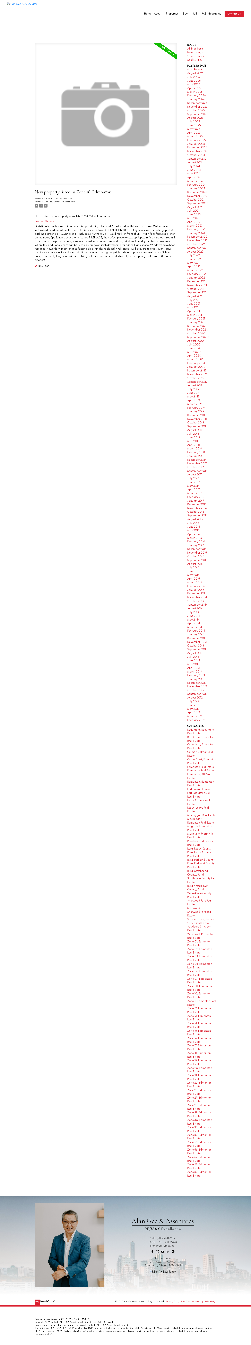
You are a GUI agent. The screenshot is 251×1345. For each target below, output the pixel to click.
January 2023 (196, 233)
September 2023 (197, 203)
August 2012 (195, 697)
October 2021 (195, 289)
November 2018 (197, 419)
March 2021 (194, 315)
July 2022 (193, 255)
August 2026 (195, 73)
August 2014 (195, 608)
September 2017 (197, 471)
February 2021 (196, 318)
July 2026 (193, 77)
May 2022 (193, 263)
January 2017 (195, 501)
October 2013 (195, 645)
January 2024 (196, 188)
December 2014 (196, 593)
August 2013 (195, 653)
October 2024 (196, 155)
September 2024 (197, 159)
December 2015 (196, 549)
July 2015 (193, 567)
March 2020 (195, 359)
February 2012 (196, 720)
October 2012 (195, 690)
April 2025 (194, 133)
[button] (234, 14)
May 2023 (193, 218)
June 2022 (194, 259)
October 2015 (195, 556)
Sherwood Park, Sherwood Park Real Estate (199, 912)
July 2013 (193, 657)
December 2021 (196, 281)
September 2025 (197, 114)
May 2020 (194, 352)
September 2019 (197, 382)
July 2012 (193, 701)
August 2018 (194, 430)
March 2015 (194, 582)
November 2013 (197, 642)
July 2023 (193, 211)
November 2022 (197, 240)
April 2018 (193, 445)
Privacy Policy (172, 1302)
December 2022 (197, 237)
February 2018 (196, 452)
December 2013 (196, 638)
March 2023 (195, 226)
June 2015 (193, 571)
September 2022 (197, 248)
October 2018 (195, 422)
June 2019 (193, 393)
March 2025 (195, 136)
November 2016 (197, 508)
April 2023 (194, 222)
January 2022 (196, 277)
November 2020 (197, 329)
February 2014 (196, 631)
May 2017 (193, 486)
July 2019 (193, 389)
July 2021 (193, 300)
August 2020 (195, 341)
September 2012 (197, 694)
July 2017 (193, 478)
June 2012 (193, 705)
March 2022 (195, 270)
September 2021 (197, 292)
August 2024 (195, 162)
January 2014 (195, 634)
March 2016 (194, 538)
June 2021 (193, 303)
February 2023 (196, 229)
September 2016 (197, 515)
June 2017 (193, 482)
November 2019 (197, 374)
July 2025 (193, 121)
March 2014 (194, 627)
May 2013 (193, 664)
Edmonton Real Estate (200, 767)
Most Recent (194, 69)
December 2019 (196, 370)
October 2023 (196, 200)
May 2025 (193, 129)
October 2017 (195, 467)
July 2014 (193, 612)
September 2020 (198, 337)
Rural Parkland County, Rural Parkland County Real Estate (201, 864)
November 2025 (197, 107)
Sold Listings (194, 60)
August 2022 (195, 251)
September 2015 (197, 560)
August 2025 (195, 118)
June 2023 (194, 214)
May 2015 (193, 575)
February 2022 (196, 274)
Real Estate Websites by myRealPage (198, 1302)
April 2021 (193, 311)
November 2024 (197, 151)
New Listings (195, 52)
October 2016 (195, 512)
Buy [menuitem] (185, 13)
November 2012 (197, 686)
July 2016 (193, 523)
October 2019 (195, 378)
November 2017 (197, 463)
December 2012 (196, 683)
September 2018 (197, 426)
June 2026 (194, 81)
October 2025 (196, 110)
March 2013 (194, 671)
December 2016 (196, 504)
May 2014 (193, 619)
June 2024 (194, 170)
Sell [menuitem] (194, 13)
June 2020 (194, 348)
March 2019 (194, 404)
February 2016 (196, 541)
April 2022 (194, 266)
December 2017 (196, 460)
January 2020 (196, 367)
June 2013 (193, 660)
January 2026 (196, 99)
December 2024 (197, 147)
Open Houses (195, 56)
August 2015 (195, 564)
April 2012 (193, 712)
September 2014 (197, 605)
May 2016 (193, 530)
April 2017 (193, 489)
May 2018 (193, 441)
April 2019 (193, 400)
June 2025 (194, 125)
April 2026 (194, 88)
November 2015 (197, 553)
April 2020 (194, 355)
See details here (44, 221)
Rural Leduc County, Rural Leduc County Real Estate (199, 852)
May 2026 (193, 84)
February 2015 (196, 586)
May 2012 (193, 709)
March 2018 (194, 448)
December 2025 (197, 103)
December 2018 (196, 415)
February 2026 (196, 95)
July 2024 (193, 166)
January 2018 (195, 456)
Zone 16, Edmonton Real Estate (59, 202)
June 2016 (193, 527)
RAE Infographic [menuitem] (211, 13)
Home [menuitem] (148, 13)
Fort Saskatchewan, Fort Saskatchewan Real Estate (199, 793)
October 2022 (196, 244)
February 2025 (196, 140)
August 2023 (195, 207)
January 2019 (195, 411)
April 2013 (193, 668)
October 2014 (195, 601)
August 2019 (195, 385)
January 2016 (195, 545)
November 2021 (197, 285)
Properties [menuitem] (172, 13)
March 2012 (194, 716)
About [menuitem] (157, 13)
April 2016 (193, 534)
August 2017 (194, 474)
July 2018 (193, 434)
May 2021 (193, 307)
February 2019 (196, 408)
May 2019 (193, 396)
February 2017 (196, 497)
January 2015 (195, 590)
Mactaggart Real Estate (201, 815)
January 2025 (196, 144)
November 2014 (197, 597)
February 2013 (196, 675)
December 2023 (197, 192)
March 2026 (195, 92)
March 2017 (194, 493)
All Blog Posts (195, 48)
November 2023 (197, 196)
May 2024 (193, 173)
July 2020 (193, 344)
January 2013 (195, 679)
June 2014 (193, 616)
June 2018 (193, 437)
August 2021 (195, 296)
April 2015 (193, 579)
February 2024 (196, 185)
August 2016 (195, 519)
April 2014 (193, 623)
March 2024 (195, 181)
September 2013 (197, 649)
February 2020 (196, 363)
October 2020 (196, 333)
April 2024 (194, 177)
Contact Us (234, 13)
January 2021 (195, 322)
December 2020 (197, 326)
